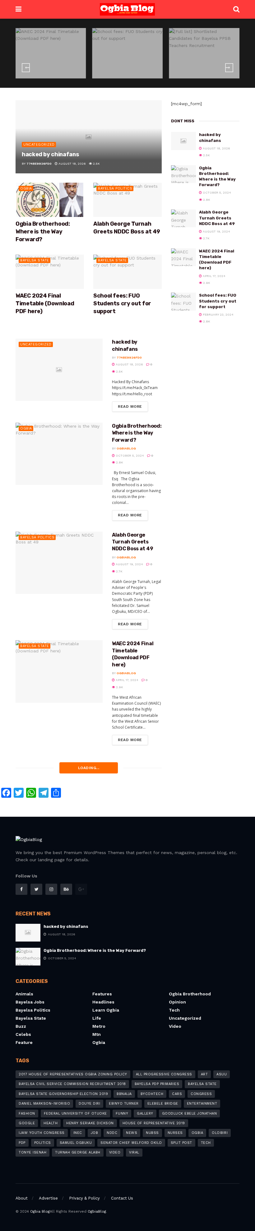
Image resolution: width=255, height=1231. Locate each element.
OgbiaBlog (97, 1211)
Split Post (181, 1143)
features (102, 993)
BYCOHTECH (152, 1094)
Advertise (48, 1198)
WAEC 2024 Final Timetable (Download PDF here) (45, 303)
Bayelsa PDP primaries (157, 1084)
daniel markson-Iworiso (44, 1104)
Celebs (23, 1034)
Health (51, 1123)
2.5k (96, 163)
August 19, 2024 (129, 564)
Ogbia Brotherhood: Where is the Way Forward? (43, 231)
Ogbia (26, 188)
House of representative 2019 (154, 1123)
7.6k (228, 78)
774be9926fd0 (39, 163)
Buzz (21, 1026)
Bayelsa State (202, 1084)
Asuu (221, 1074)
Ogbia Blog (40, 1211)
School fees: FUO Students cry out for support (122, 303)
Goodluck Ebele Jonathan (189, 1113)
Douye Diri (89, 1104)
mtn (96, 1034)
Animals (24, 993)
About (22, 1198)
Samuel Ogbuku (76, 1143)
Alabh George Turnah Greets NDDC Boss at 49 (132, 542)
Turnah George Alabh (77, 1152)
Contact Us (122, 1198)
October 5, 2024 (129, 455)
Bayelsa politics (115, 188)
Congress (201, 1094)
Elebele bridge (162, 1104)
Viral (134, 1152)
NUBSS (152, 1133)
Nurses (175, 1133)
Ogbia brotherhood (190, 993)
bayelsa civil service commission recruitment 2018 (72, 1084)
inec (77, 1133)
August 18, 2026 (72, 163)
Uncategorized (39, 145)
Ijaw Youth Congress (42, 1133)
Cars (177, 1094)
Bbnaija (124, 1094)
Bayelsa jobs (30, 1001)
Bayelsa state (52, 47)
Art (204, 1074)
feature (24, 1042)
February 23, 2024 (123, 72)
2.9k (70, 72)
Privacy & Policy (84, 1198)
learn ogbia (105, 1010)
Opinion (177, 1001)
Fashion (27, 1113)
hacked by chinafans (50, 154)
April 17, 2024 (46, 72)
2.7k (119, 571)
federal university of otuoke (75, 1113)
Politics (42, 1143)
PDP (22, 1143)
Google (27, 1123)
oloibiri (220, 1133)
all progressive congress (164, 1074)
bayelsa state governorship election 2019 (63, 1094)
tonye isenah (32, 1152)
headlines (103, 1001)
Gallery (145, 1113)
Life (96, 1018)
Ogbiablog (126, 448)
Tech (174, 1010)
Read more (130, 406)
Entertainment (202, 1104)
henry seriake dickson (90, 1123)
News (131, 1133)
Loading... (89, 768)
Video (175, 1026)
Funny (122, 1113)
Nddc (112, 1133)
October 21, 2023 (200, 78)
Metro (98, 1026)
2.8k (151, 72)
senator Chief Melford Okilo (131, 1143)
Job (94, 1133)
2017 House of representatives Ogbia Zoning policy (73, 1074)
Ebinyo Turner (124, 1104)
